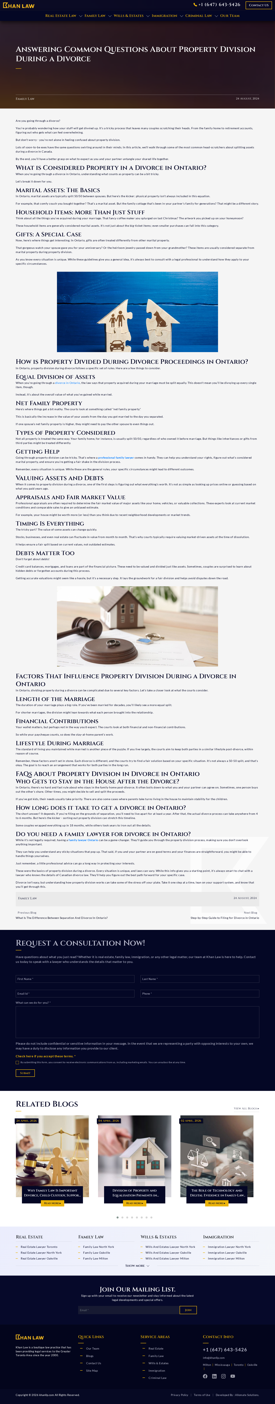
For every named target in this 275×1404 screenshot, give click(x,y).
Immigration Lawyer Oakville (227, 1252)
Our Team (230, 15)
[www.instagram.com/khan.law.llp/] (224, 1375)
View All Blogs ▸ (246, 1108)
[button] (117, 1217)
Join (188, 1310)
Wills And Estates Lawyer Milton (167, 1258)
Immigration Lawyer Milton (226, 1258)
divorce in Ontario (67, 382)
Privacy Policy (179, 1395)
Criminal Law (198, 15)
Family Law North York (98, 1246)
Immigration (164, 15)
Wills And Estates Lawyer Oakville (168, 1252)
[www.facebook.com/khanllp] (206, 1375)
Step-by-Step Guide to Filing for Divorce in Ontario (225, 917)
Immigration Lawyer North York (229, 1246)
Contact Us (93, 1363)
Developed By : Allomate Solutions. (237, 1395)
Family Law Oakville (96, 1252)
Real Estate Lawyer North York (41, 1252)
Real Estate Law (60, 15)
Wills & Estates (129, 15)
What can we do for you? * (33, 1002)
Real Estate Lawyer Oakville (39, 1258)
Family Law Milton (95, 1258)
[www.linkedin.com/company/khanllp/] (215, 1375)
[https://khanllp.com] (18, 5)
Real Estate (156, 1348)
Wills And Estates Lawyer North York (170, 1246)
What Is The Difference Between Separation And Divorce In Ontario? (62, 917)
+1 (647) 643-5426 (219, 5)
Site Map (92, 1370)
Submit (25, 1073)
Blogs (90, 1356)
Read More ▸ (63, 1203)
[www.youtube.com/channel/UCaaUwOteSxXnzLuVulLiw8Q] (234, 1375)
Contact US (259, 5)
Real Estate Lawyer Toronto (39, 1246)
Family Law (95, 15)
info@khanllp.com (214, 1357)
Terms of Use (202, 1395)
